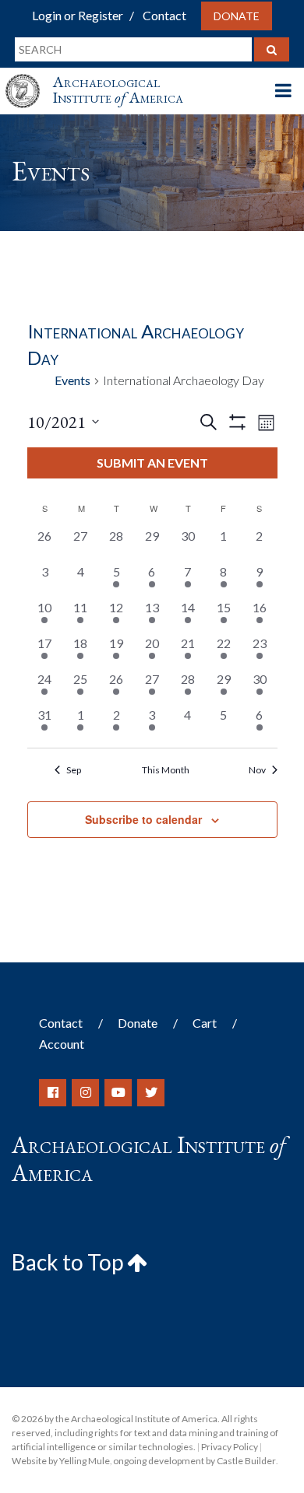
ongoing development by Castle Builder (194, 1461)
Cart (205, 1022)
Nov (257, 770)
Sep (73, 770)
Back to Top (69, 1262)
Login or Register (77, 15)
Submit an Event (152, 462)
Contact (164, 15)
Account (61, 1043)
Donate (237, 16)
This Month (165, 770)
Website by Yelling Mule (61, 1461)
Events (72, 380)
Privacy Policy (229, 1447)
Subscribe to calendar (143, 819)
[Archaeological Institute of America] (29, 76)
